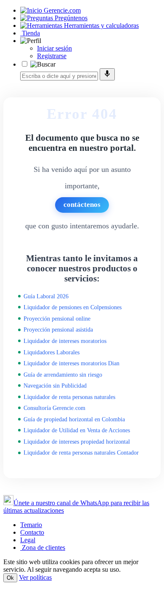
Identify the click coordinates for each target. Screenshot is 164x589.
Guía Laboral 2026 (46, 296)
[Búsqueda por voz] (107, 74)
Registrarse (51, 55)
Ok (10, 578)
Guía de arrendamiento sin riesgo (63, 374)
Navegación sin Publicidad (55, 385)
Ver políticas (35, 577)
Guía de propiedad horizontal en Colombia (74, 419)
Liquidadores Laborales (51, 352)
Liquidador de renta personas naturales (69, 397)
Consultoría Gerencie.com (54, 407)
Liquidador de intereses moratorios (65, 340)
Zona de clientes (42, 547)
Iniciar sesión (54, 48)
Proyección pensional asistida (58, 329)
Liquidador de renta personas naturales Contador (81, 452)
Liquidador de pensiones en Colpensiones (73, 307)
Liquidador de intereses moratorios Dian (71, 363)
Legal (27, 539)
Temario (31, 524)
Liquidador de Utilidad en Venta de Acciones (77, 430)
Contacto (32, 532)
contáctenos (82, 205)
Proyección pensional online (57, 318)
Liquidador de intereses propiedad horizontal (77, 441)
